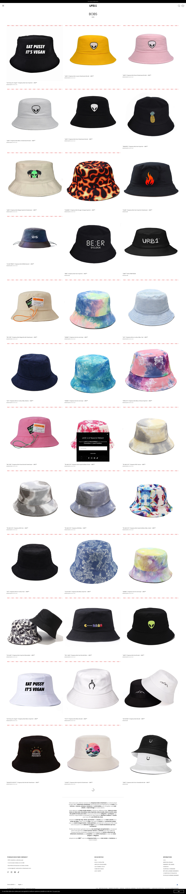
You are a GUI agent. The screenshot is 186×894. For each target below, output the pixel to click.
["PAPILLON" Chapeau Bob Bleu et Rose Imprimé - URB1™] (151, 371)
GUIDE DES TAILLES (99, 869)
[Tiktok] (97, 458)
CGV (164, 860)
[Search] (179, 5)
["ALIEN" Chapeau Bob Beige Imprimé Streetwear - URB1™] (35, 180)
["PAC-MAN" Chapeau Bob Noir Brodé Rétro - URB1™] (93, 625)
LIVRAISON (165, 866)
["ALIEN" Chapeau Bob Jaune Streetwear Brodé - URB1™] (93, 50)
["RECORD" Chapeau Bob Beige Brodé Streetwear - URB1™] (35, 307)
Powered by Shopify (30, 888)
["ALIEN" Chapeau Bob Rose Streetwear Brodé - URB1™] (151, 49)
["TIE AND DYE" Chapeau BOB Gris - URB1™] (35, 498)
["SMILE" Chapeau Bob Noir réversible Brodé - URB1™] (151, 752)
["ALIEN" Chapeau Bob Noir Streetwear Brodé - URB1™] (93, 113)
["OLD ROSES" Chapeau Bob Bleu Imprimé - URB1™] (93, 562)
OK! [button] (179, 891)
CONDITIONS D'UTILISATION (170, 873)
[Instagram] (91, 458)
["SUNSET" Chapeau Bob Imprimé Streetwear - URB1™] (93, 752)
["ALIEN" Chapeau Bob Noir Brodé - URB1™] (151, 625)
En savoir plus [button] (56, 891)
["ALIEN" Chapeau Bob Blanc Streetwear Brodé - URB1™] (35, 113)
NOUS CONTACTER (99, 862)
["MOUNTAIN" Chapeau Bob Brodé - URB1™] (151, 689)
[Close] (107, 434)
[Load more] (93, 790)
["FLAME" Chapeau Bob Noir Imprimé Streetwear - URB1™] (151, 180)
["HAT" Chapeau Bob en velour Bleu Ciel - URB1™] (151, 307)
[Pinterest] (94, 458)
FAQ (96, 860)
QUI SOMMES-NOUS (100, 866)
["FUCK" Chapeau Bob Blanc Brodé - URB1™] (93, 689)
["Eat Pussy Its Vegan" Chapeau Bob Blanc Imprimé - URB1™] (35, 689)
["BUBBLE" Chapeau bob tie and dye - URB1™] (93, 307)
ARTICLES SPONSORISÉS (100, 864)
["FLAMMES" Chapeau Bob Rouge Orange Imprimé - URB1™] (93, 180)
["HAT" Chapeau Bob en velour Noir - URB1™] (35, 562)
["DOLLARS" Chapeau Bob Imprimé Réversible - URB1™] (35, 625)
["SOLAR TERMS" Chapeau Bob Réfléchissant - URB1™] (35, 239)
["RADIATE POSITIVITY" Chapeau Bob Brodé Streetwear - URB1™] (35, 752)
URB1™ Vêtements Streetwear (18, 888)
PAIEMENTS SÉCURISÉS (168, 864)
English (19, 884)
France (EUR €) (10, 884)
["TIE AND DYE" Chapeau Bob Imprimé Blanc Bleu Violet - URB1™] (151, 498)
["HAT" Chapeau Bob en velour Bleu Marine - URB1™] (35, 371)
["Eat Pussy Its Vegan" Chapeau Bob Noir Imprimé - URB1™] (35, 53)
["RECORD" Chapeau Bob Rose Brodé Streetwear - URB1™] (35, 434)
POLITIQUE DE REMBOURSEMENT (171, 875)
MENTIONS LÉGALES (168, 862)
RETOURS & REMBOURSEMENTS (171, 871)
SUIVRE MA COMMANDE (169, 869)
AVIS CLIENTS (98, 871)
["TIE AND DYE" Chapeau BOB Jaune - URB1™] (151, 434)
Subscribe (93, 453)
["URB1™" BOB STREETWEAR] (151, 244)
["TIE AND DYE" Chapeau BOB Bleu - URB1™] (93, 498)
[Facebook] (89, 458)
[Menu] (3, 5)
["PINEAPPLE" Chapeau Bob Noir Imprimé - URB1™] (151, 116)
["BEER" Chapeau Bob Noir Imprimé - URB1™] (93, 244)
